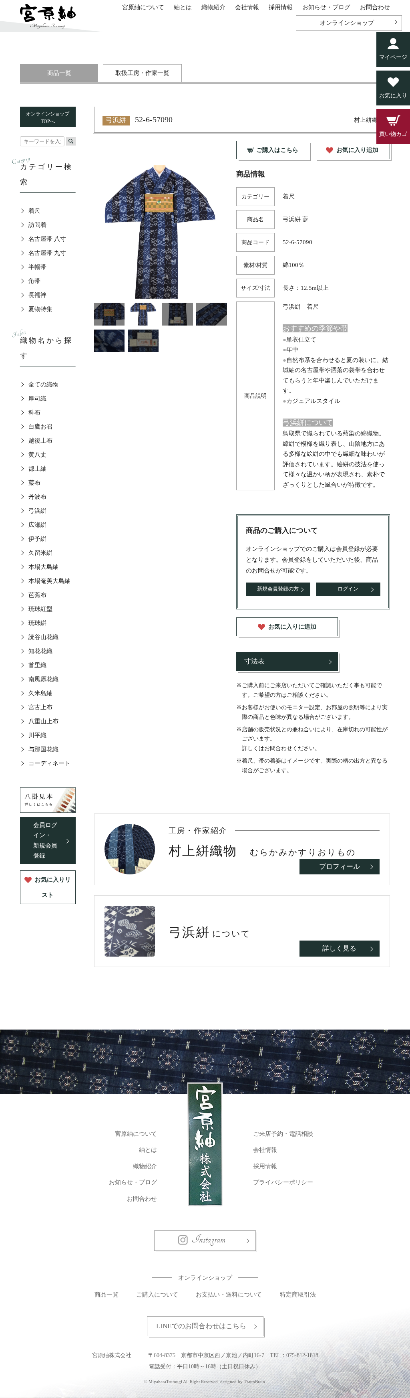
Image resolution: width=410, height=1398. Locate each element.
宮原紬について (143, 7)
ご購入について (157, 1294)
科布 (34, 412)
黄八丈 (37, 454)
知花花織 (40, 651)
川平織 (37, 735)
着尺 (34, 211)
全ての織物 (43, 384)
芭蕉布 (37, 595)
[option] (160, 232)
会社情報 (247, 7)
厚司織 (37, 398)
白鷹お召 (40, 426)
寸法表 (254, 661)
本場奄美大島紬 (49, 581)
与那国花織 (43, 749)
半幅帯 (37, 267)
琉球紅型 (40, 609)
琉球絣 (37, 623)
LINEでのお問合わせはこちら (201, 1326)
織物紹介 (213, 7)
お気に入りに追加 (292, 626)
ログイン (348, 589)
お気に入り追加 (357, 150)
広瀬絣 (37, 525)
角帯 (34, 281)
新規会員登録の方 (278, 589)
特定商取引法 (298, 1294)
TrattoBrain (254, 1381)
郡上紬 (37, 468)
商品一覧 (59, 73)
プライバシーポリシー (283, 1182)
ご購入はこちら (277, 150)
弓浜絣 (37, 511)
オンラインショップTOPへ (47, 117)
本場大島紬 (43, 567)
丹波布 (37, 497)
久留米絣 (40, 553)
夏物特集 (40, 309)
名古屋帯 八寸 (47, 239)
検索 (71, 141)
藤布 (34, 482)
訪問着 (37, 225)
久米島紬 (40, 693)
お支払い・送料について (229, 1294)
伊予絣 (37, 539)
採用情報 (281, 7)
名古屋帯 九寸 (47, 253)
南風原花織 (43, 679)
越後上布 (40, 440)
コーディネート (49, 763)
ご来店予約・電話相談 (283, 1134)
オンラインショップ (347, 23)
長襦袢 (37, 295)
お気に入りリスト (53, 887)
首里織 (37, 665)
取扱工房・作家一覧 (142, 73)
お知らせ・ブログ (326, 7)
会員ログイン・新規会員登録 (45, 840)
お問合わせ (375, 7)
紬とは (183, 7)
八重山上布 (43, 721)
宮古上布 (40, 707)
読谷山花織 (43, 637)
